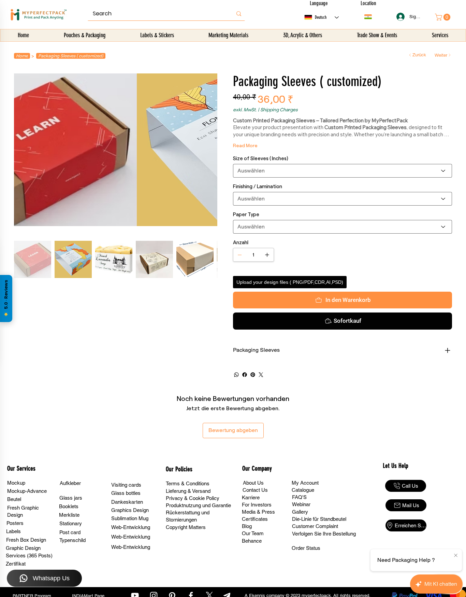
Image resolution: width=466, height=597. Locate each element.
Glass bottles (126, 493)
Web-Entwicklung (130, 527)
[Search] (239, 13)
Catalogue (303, 490)
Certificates (255, 519)
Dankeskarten (127, 502)
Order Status (306, 548)
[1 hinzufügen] (267, 255)
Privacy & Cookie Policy (192, 498)
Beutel (14, 499)
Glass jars (70, 498)
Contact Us (255, 490)
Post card (70, 532)
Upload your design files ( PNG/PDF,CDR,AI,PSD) (289, 282)
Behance (252, 541)
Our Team (253, 533)
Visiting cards (126, 485)
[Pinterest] (252, 374)
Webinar (301, 504)
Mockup (16, 483)
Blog (247, 526)
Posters (15, 523)
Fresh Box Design (26, 540)
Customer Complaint (315, 526)
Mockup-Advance (27, 491)
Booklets (68, 506)
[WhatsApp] (236, 374)
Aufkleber (70, 483)
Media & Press (258, 512)
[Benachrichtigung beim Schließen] (455, 556)
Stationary (70, 523)
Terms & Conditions (187, 483)
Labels (13, 531)
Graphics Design (130, 510)
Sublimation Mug (129, 518)
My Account (305, 483)
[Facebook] (244, 374)
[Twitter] (261, 374)
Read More (245, 145)
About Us (253, 483)
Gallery (300, 512)
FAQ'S (299, 497)
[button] (84, 35)
